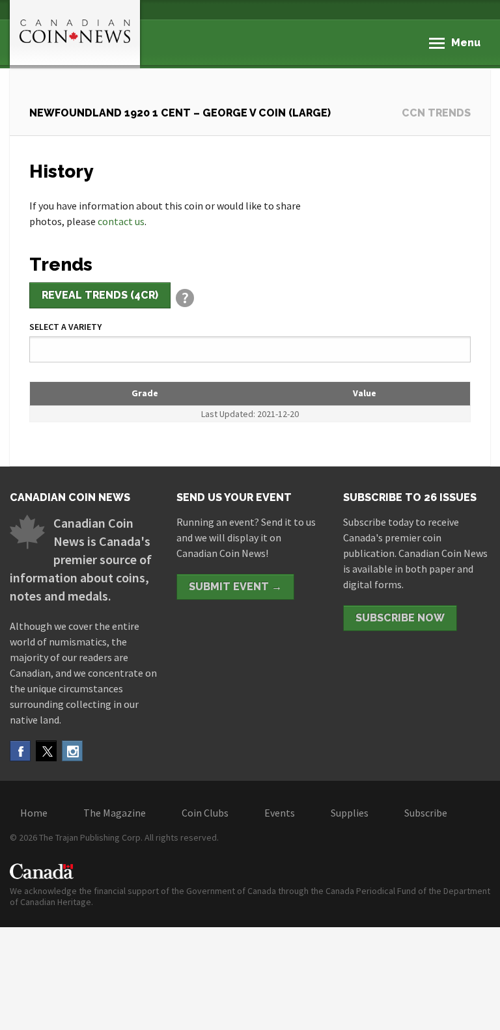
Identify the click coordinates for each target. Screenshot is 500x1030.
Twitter (46, 750)
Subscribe (425, 812)
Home (34, 812)
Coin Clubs (205, 812)
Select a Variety (65, 326)
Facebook (20, 750)
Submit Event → (235, 586)
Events (279, 812)
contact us (121, 221)
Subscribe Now (400, 618)
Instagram (72, 750)
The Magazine (114, 812)
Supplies (349, 812)
